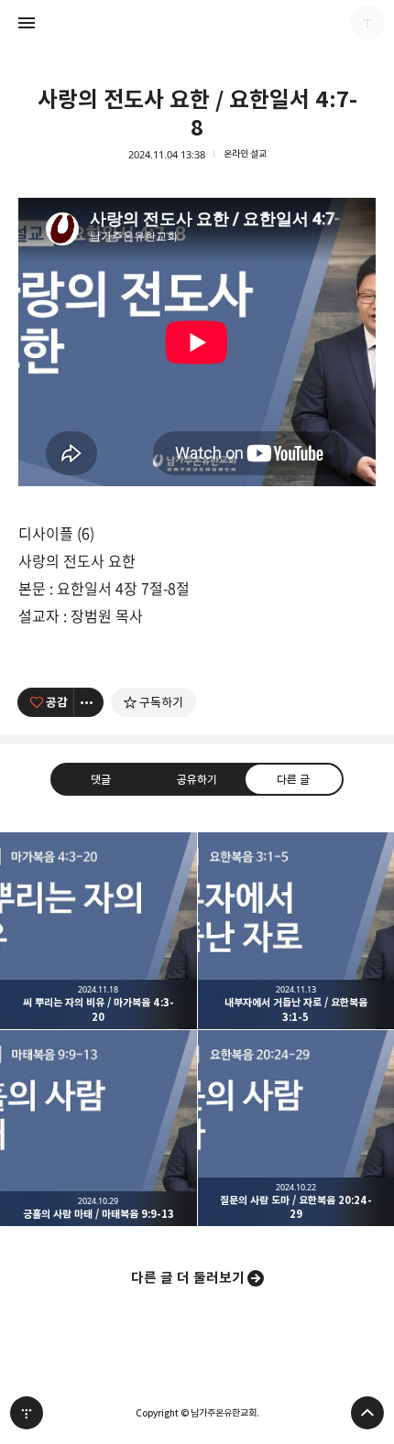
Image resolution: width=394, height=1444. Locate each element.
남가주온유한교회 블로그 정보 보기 (367, 23)
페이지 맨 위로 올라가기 (367, 1413)
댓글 (101, 779)
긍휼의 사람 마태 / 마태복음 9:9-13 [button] (98, 1128)
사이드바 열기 (27, 23)
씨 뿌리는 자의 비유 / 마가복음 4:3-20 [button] (98, 930)
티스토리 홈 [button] (27, 1413)
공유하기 (197, 779)
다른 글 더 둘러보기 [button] (188, 1278)
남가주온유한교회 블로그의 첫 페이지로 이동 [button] (197, 23)
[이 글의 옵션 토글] (89, 702)
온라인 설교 (245, 154)
